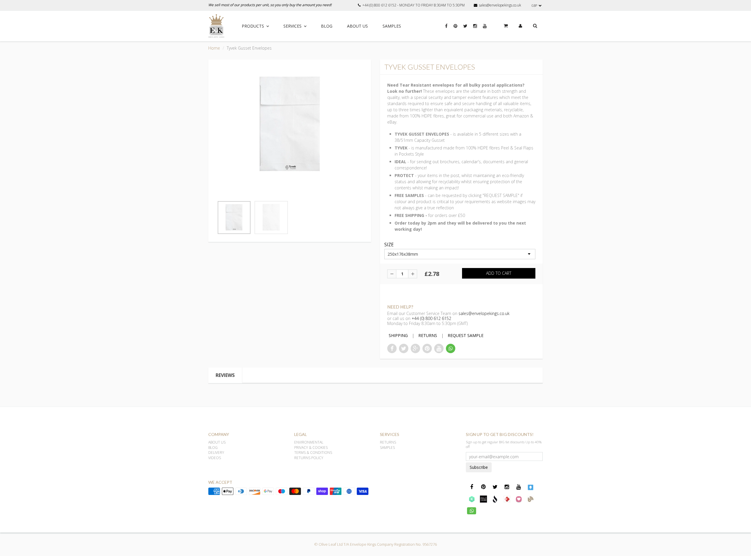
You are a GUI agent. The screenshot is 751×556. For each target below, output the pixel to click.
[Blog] (530, 499)
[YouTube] (485, 29)
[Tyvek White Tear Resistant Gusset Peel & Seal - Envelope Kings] (290, 124)
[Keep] (472, 499)
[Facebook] (446, 29)
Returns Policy (308, 457)
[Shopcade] (495, 499)
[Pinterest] (455, 29)
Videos (214, 457)
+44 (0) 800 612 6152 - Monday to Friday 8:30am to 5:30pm (413, 5)
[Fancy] (530, 487)
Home (214, 48)
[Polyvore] (483, 499)
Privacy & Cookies (311, 447)
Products (253, 26)
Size (389, 244)
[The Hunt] (507, 499)
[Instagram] (475, 29)
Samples (392, 26)
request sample (465, 335)
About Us (357, 26)
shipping (398, 335)
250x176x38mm (403, 254)
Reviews (225, 375)
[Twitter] (465, 29)
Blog (326, 26)
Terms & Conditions (313, 452)
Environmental (308, 442)
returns (427, 335)
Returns (388, 442)
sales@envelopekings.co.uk (500, 5)
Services (292, 26)
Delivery (216, 452)
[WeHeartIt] (519, 499)
